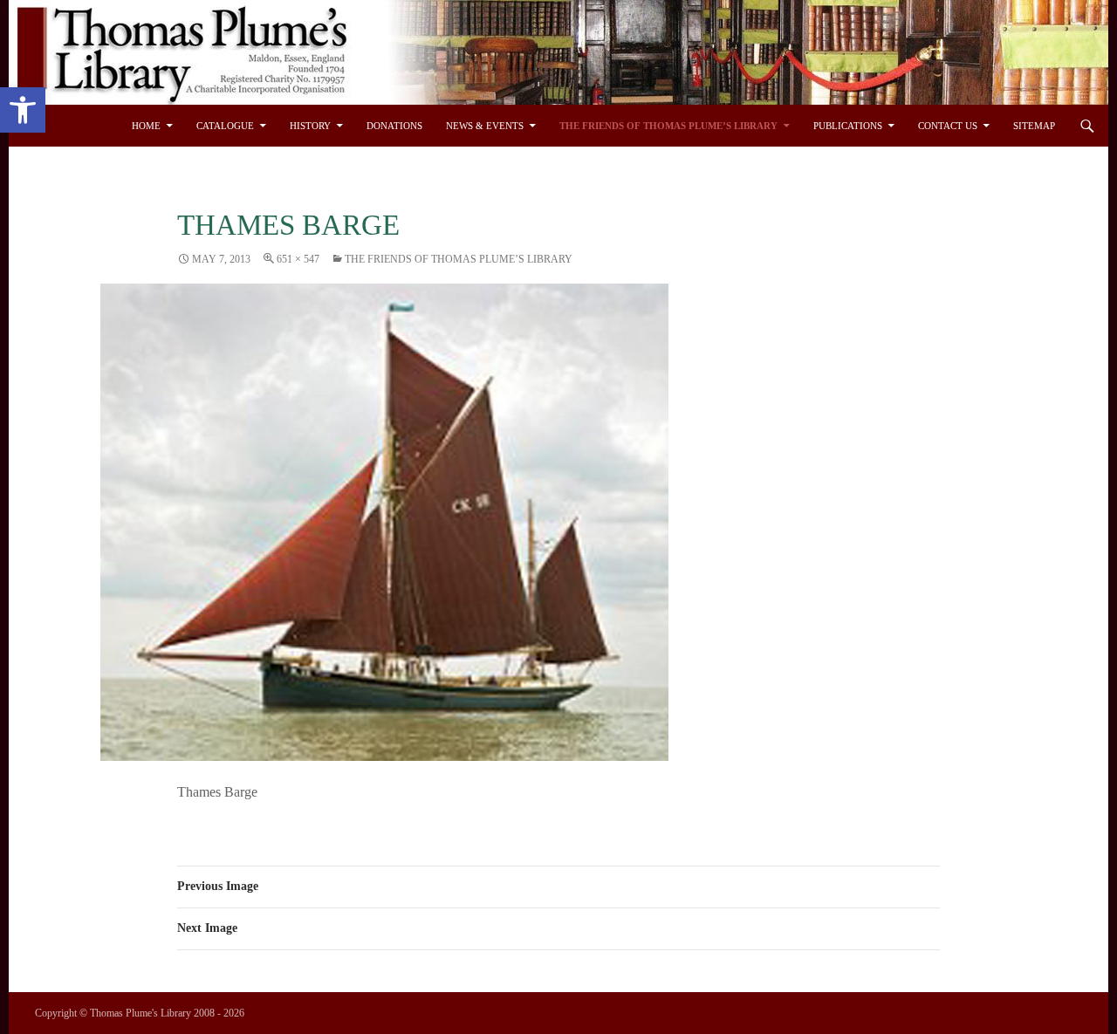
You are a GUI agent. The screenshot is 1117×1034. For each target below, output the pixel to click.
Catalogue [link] (225, 125)
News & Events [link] (485, 125)
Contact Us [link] (947, 125)
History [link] (310, 125)
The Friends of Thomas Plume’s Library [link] (668, 125)
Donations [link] (394, 125)
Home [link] (146, 125)
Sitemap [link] (1034, 125)
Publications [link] (847, 125)
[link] (22, 110)
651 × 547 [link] (298, 259)
